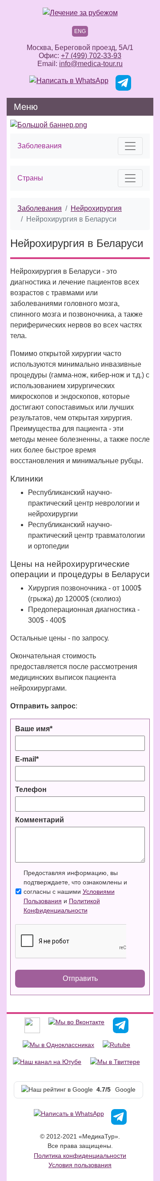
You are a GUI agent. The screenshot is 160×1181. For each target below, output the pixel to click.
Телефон (31, 789)
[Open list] (130, 178)
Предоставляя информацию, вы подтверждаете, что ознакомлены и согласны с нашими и (75, 891)
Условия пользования (80, 1164)
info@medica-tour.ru (91, 63)
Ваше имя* (33, 729)
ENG (80, 31)
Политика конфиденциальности (80, 1155)
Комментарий (39, 820)
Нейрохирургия (96, 208)
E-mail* (27, 759)
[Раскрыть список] (130, 146)
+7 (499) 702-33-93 (91, 55)
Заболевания (39, 208)
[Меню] (140, 107)
